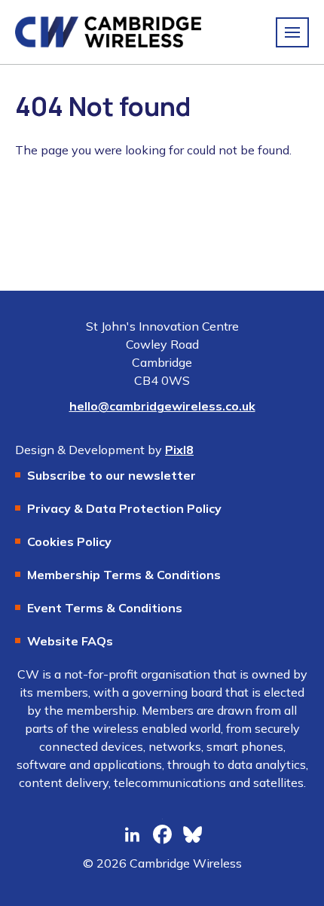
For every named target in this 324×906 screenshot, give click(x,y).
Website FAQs (70, 640)
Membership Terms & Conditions (124, 574)
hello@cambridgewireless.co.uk (162, 405)
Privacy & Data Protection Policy (124, 508)
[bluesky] (192, 835)
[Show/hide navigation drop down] (292, 32)
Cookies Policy (69, 541)
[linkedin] (132, 835)
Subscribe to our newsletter (111, 475)
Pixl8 (179, 449)
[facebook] (162, 835)
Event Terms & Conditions (104, 607)
